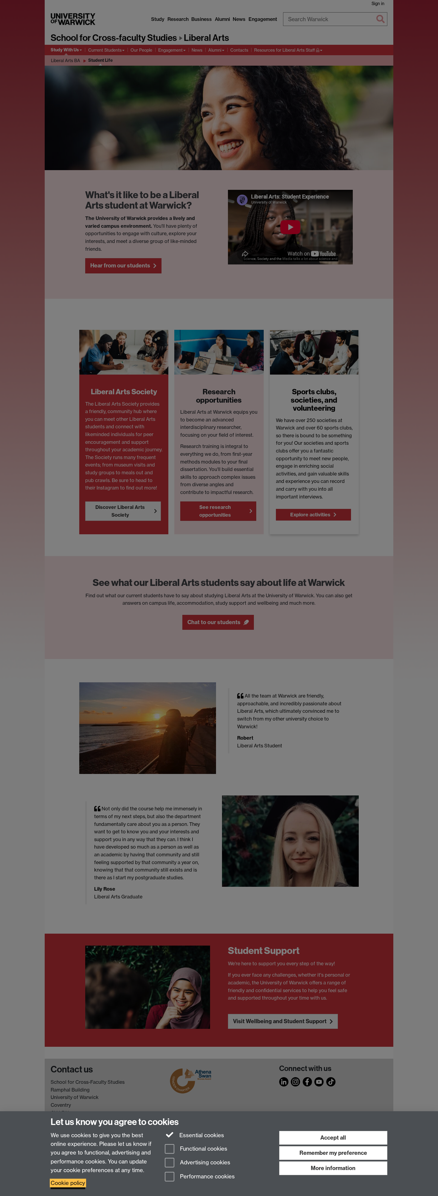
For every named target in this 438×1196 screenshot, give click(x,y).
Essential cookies (201, 1135)
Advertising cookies (204, 1162)
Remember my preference (333, 1152)
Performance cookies (206, 1176)
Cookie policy (68, 1183)
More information (333, 1168)
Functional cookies (202, 1148)
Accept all (333, 1137)
